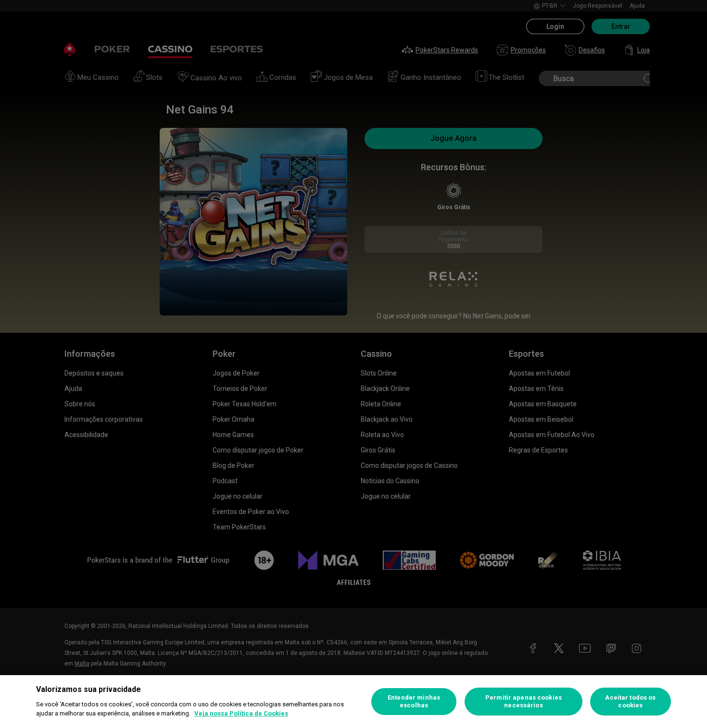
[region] (353, 701)
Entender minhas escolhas (414, 701)
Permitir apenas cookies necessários (523, 701)
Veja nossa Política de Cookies (241, 713)
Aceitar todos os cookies (630, 701)
